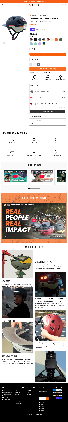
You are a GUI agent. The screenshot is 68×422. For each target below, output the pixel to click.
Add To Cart (47, 69)
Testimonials (17, 394)
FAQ (28, 392)
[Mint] (35, 43)
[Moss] (60, 39)
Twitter (42, 404)
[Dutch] (56, 39)
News (16, 390)
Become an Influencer (19, 399)
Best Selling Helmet (6, 390)
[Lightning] (52, 39)
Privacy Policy (39, 414)
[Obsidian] (35, 39)
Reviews (16, 396)
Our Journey (17, 392)
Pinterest (42, 406)
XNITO (60, 387)
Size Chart (34, 60)
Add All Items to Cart (48, 111)
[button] (32, 24)
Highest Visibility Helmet (7, 392)
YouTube (42, 410)
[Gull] (43, 39)
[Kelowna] (43, 43)
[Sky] (31, 43)
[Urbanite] (39, 39)
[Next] (63, 178)
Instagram (42, 408)
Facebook (42, 402)
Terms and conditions (31, 414)
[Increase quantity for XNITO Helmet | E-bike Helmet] (38, 64)
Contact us (29, 390)
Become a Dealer (18, 398)
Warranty (29, 394)
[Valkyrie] (48, 39)
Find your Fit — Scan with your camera (48, 54)
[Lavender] (39, 43)
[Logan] (31, 39)
